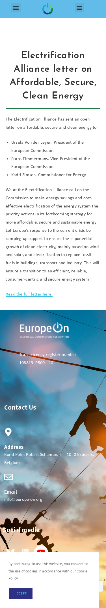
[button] (16, 7)
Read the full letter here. (29, 294)
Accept (20, 593)
